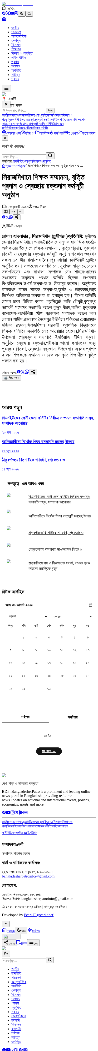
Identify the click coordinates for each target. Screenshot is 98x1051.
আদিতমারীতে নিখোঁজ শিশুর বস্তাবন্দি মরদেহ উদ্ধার (60, 516)
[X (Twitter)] (8, 14)
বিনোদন (15, 45)
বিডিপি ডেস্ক (14, 226)
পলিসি (5, 833)
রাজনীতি (17, 161)
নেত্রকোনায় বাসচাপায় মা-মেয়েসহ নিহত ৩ (55, 549)
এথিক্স (28, 833)
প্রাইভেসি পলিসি (43, 124)
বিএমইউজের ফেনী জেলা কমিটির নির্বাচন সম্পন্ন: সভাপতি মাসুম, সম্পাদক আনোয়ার (59, 499)
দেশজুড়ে (20, 166)
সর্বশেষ (81, 119)
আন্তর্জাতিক (18, 36)
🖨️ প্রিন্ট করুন (11, 378)
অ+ (13, 211)
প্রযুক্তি (46, 161)
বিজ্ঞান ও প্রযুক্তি (22, 53)
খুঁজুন (50, 110)
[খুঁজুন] (50, 155)
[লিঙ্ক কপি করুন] (33, 372)
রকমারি (15, 1020)
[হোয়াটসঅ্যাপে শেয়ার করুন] (11, 218)
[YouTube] (12, 14)
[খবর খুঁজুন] (29, 14)
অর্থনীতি (16, 70)
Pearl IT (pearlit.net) (39, 915)
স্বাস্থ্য (15, 79)
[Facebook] (4, 14)
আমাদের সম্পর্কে (11, 124)
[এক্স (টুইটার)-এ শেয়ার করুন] (7, 218)
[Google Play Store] (21, 813)
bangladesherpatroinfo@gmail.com (28, 876)
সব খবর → (49, 751)
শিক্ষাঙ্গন (16, 49)
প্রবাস (15, 62)
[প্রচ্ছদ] (4, 20)
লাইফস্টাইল (18, 58)
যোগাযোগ (27, 124)
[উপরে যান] (6, 924)
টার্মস (34, 833)
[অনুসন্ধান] (50, 960)
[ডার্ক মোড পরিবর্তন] (6, 954)
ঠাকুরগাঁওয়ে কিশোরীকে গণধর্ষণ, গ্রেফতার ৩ (56, 532)
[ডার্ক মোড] (21, 14)
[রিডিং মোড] (6, 211)
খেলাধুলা (16, 40)
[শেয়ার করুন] (16, 217)
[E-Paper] (25, 813)
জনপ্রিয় (73, 717)
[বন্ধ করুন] (6, 104)
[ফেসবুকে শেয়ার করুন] (4, 218)
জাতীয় (15, 28)
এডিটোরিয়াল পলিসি (36, 128)
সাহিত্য (15, 75)
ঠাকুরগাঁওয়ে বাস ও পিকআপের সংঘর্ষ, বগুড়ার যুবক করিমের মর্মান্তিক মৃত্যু (59, 566)
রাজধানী (72, 119)
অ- (20, 211)
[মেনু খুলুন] (6, 88)
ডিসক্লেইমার (17, 128)
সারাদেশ (16, 32)
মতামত (15, 66)
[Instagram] (16, 14)
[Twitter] (17, 813)
